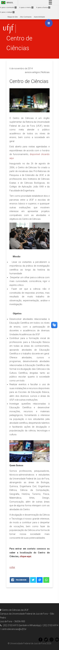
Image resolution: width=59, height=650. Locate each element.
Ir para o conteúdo (8, 7)
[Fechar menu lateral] (49, 23)
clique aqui (25, 556)
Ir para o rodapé (7, 12)
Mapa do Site (13, 17)
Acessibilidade (39, 17)
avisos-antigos (32, 72)
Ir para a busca (43, 7)
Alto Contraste (25, 17)
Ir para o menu (26, 7)
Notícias (45, 72)
